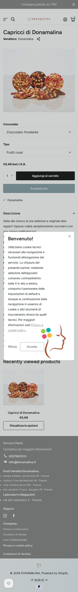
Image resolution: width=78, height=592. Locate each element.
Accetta (32, 346)
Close (69, 236)
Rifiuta (12, 346)
